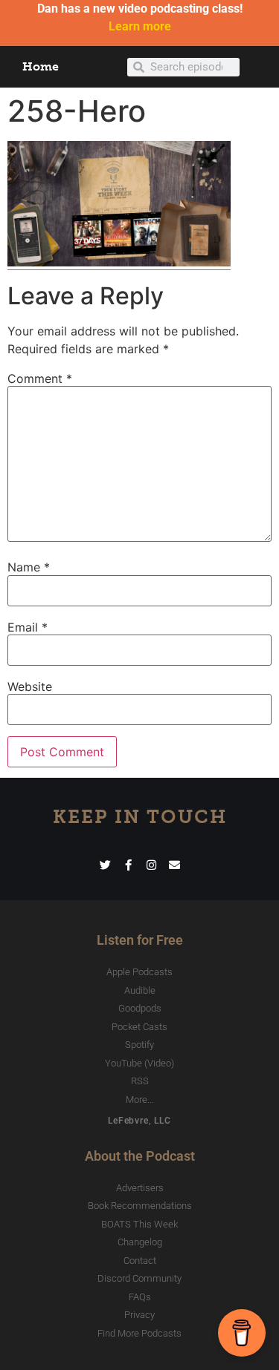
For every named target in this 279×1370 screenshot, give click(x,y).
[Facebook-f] (128, 865)
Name (28, 567)
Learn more (140, 26)
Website (29, 686)
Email (27, 627)
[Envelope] (174, 865)
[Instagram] (151, 865)
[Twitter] (105, 865)
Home (40, 66)
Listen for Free (140, 940)
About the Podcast (140, 1156)
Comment (39, 378)
